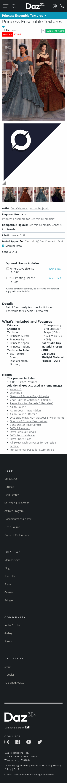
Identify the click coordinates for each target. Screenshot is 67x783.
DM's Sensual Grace (22, 435)
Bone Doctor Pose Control (26, 424)
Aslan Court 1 (18, 407)
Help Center (11, 495)
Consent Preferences (16, 535)
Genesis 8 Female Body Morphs (29, 396)
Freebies (9, 674)
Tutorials (9, 487)
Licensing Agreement (16, 765)
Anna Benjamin (39, 208)
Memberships (12, 560)
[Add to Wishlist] (43, 31)
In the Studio (12, 625)
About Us (9, 576)
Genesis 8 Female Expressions (28, 421)
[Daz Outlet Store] (33, 184)
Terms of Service (40, 765)
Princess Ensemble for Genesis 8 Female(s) (28, 219)
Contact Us (10, 478)
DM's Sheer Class (20, 439)
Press (7, 584)
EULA (17, 769)
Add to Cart (55, 31)
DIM (60, 241)
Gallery (8, 633)
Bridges (8, 600)
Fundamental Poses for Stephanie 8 (32, 449)
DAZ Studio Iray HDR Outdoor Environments (37, 417)
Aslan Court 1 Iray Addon (25, 410)
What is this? (55, 268)
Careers (9, 592)
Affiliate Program (13, 511)
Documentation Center (17, 519)
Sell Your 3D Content (16, 503)
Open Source (12, 527)
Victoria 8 (15, 389)
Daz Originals (19, 208)
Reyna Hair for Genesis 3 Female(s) (31, 403)
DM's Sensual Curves (23, 432)
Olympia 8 (16, 392)
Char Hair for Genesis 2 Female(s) (30, 400)
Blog (6, 568)
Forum (8, 641)
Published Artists (14, 682)
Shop (7, 666)
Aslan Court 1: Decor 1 (24, 414)
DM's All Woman (20, 428)
